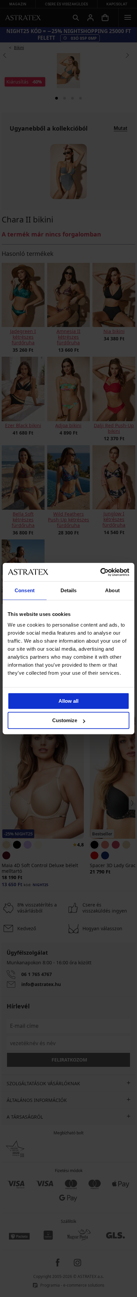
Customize (64, 720)
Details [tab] (69, 590)
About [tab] (112, 590)
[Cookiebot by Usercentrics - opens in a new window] (100, 572)
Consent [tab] (25, 590)
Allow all (68, 701)
